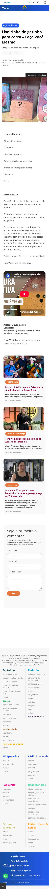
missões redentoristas (37, 804)
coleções (31, 835)
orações (31, 705)
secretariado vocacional (38, 818)
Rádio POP (9, 785)
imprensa (7, 714)
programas (32, 775)
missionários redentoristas (33, 799)
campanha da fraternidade (34, 679)
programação (8, 764)
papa (30, 709)
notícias (6, 725)
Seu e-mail (13, 561)
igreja (30, 691)
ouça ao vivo (33, 764)
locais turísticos (9, 718)
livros (5, 839)
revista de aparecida (13, 744)
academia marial (10, 674)
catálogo (31, 846)
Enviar (14, 593)
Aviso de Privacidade (19, 861)
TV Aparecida (11, 756)
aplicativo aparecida (36, 674)
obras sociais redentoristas (33, 813)
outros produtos (9, 842)
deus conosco (8, 835)
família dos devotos (11, 705)
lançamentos (33, 839)
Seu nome (13, 550)
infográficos (33, 695)
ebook (30, 842)
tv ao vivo (6, 768)
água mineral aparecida (13, 678)
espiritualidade (34, 687)
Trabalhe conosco (18, 856)
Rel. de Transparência (20, 866)
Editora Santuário (9, 825)
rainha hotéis (8, 740)
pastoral (6, 736)
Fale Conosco (34, 875)
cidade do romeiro (10, 681)
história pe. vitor (35, 789)
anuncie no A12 (36, 716)
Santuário (9, 670)
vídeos (5, 748)
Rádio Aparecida (38, 756)
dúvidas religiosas (35, 684)
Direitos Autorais (18, 875)
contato (6, 697)
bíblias (5, 832)
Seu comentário (15, 572)
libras (30, 698)
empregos (7, 789)
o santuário (7, 733)
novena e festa (10, 729)
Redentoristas (37, 785)
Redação (33, 670)
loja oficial (7, 721)
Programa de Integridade (21, 870)
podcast (31, 768)
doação (6, 701)
